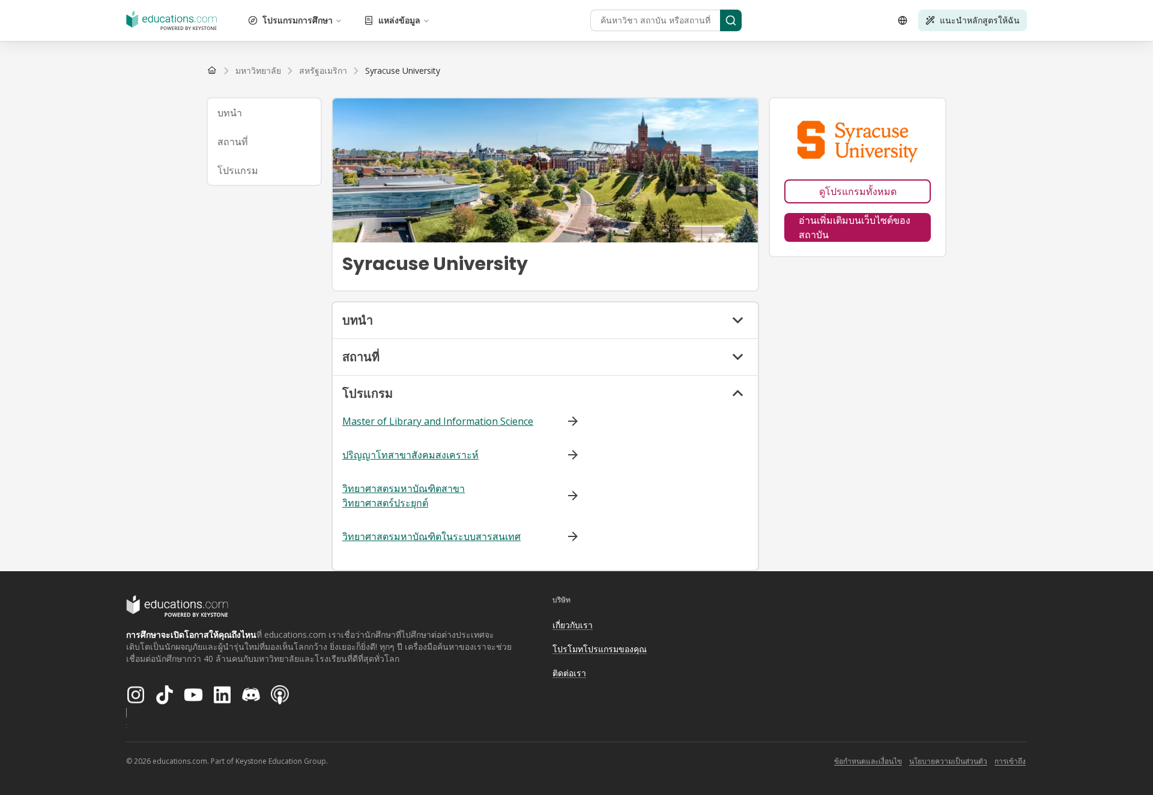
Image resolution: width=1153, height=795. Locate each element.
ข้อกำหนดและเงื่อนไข (868, 761)
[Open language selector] (902, 20)
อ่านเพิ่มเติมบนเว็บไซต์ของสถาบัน (854, 227)
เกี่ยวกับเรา (572, 625)
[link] (402, 71)
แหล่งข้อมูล (399, 20)
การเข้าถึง (1010, 761)
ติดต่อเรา (569, 673)
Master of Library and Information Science (437, 421)
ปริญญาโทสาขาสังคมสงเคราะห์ (410, 454)
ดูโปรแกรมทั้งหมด (858, 191)
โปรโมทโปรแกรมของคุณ (599, 649)
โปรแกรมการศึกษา (297, 20)
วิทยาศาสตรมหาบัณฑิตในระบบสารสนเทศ (431, 536)
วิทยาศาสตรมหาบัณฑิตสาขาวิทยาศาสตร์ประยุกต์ (403, 495)
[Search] (731, 20)
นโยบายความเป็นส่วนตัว (948, 761)
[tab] (264, 112)
